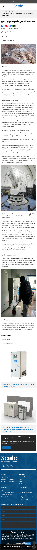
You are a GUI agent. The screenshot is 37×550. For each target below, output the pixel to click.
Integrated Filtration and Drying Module (26, 496)
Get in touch (7, 448)
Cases (20, 481)
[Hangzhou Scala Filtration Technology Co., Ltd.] (18, 6)
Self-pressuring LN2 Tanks (7, 479)
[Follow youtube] (3, 465)
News (20, 479)
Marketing (30, 546)
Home (3, 12)
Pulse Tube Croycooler (24, 490)
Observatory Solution (6, 497)
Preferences (23, 546)
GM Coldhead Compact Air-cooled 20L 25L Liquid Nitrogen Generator (18, 385)
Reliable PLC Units (23, 499)
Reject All (9, 543)
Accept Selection (18, 543)
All (6, 12)
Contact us (22, 484)
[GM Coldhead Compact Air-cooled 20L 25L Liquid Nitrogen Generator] (18, 364)
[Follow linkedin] (11, 465)
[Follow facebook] (7, 465)
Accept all (27, 543)
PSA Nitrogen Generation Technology (25, 493)
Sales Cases (12, 12)
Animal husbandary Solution (8, 492)
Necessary (8, 546)
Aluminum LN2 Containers (7, 481)
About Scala (22, 477)
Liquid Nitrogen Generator (7, 477)
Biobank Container (5, 484)
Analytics (15, 546)
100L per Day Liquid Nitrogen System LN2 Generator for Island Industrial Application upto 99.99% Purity (17, 429)
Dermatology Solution (6, 494)
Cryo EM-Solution (5, 490)
